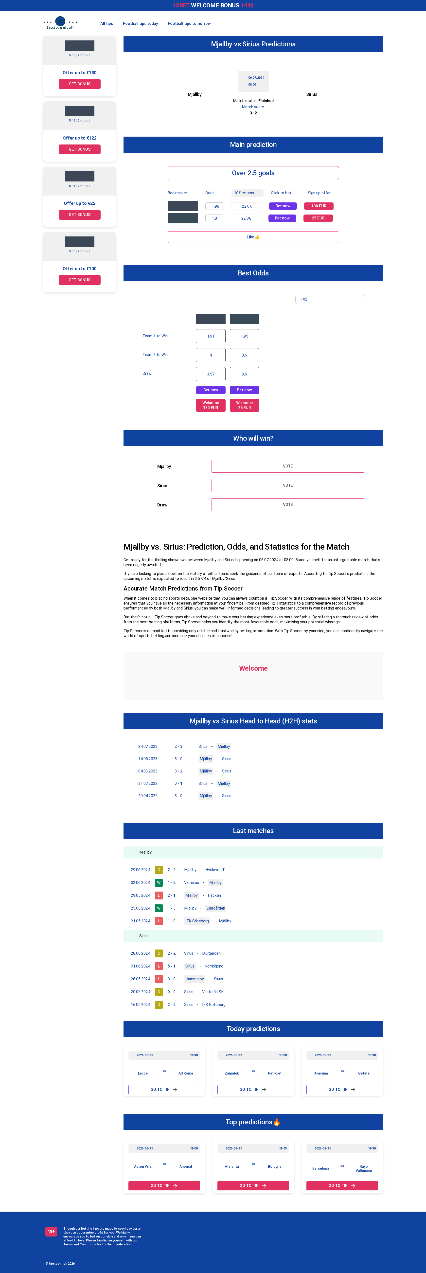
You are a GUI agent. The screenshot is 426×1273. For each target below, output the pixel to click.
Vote (288, 466)
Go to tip (160, 1089)
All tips (106, 23)
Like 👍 (253, 237)
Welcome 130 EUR (210, 405)
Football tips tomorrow (189, 23)
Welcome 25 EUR (244, 405)
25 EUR (318, 218)
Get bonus (79, 84)
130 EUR (318, 206)
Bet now (283, 206)
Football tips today (140, 23)
